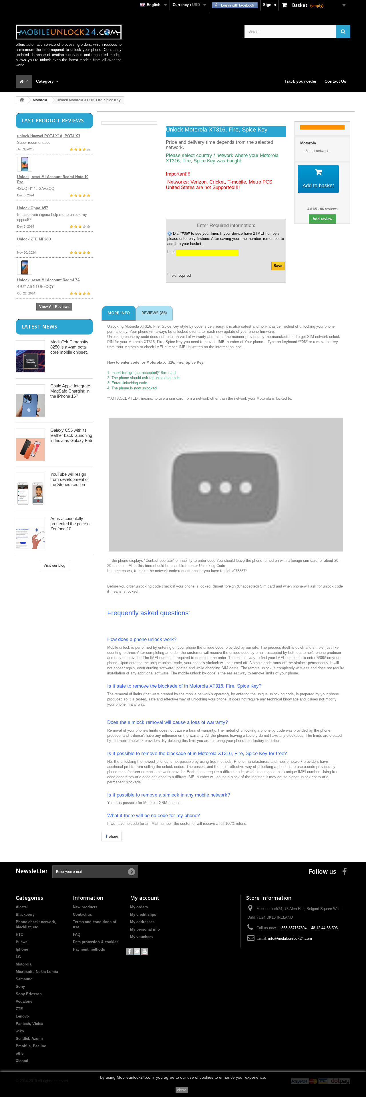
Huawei (22, 942)
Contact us (82, 914)
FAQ (76, 934)
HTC (19, 934)
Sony (20, 986)
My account (144, 897)
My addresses (142, 922)
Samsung (24, 979)
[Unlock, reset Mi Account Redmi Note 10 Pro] (54, 164)
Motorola (40, 100)
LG (18, 957)
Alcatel (22, 907)
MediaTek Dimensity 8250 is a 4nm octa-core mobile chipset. (69, 347)
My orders (139, 907)
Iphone (22, 949)
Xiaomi (22, 1061)
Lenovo (22, 1016)
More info (119, 312)
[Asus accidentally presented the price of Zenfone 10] (30, 533)
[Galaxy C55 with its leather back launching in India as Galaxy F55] (30, 445)
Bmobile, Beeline (31, 1046)
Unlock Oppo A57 (32, 208)
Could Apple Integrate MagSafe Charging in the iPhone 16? (70, 391)
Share (112, 836)
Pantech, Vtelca (29, 1024)
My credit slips (143, 914)
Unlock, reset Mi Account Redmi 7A (48, 280)
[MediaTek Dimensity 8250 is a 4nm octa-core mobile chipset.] (30, 356)
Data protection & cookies (95, 942)
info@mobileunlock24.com (290, 938)
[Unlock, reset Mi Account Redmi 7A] (54, 267)
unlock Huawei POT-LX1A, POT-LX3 (48, 136)
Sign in (269, 5)
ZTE (19, 1009)
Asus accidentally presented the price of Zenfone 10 (70, 523)
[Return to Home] (21, 100)
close (181, 1090)
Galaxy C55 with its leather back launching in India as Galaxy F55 (71, 435)
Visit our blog (54, 565)
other (20, 1053)
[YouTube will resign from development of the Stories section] (30, 489)
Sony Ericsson (29, 994)
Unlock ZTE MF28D (34, 239)
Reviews (154, 312)
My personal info (145, 929)
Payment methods (89, 949)
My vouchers (141, 937)
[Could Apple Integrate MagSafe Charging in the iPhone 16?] (30, 400)
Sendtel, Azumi (29, 1038)
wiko (20, 1031)
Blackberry (25, 914)
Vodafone (24, 1001)
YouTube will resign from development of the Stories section (69, 479)
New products (85, 907)
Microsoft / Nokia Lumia (37, 971)
